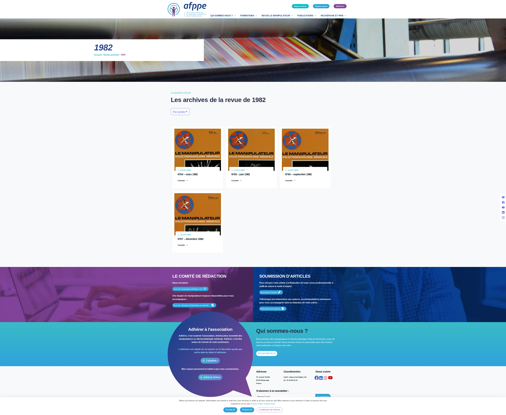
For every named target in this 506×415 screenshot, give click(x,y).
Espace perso (321, 6)
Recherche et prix (332, 16)
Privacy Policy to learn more (262, 404)
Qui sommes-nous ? (221, 16)
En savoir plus (267, 353)
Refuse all (247, 410)
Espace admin (300, 6)
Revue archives (111, 55)
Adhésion (340, 6)
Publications (305, 16)
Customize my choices (269, 410)
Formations (247, 16)
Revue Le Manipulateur (276, 16)
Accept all (230, 410)
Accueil (98, 55)
